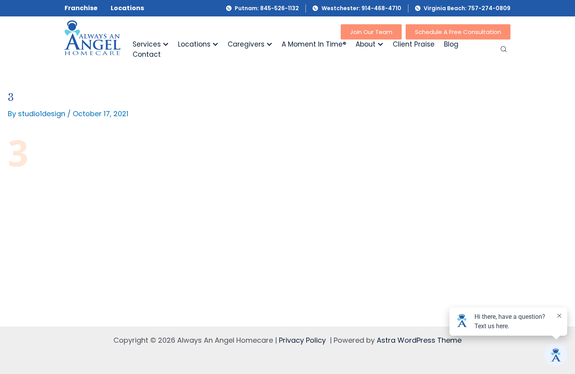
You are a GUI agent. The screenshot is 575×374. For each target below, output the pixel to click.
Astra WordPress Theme (419, 340)
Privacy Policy (302, 340)
